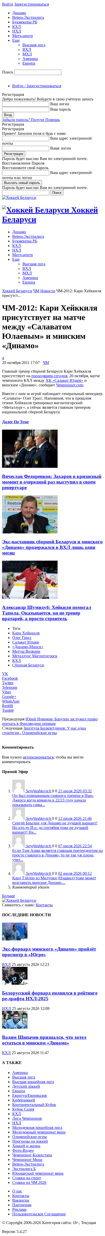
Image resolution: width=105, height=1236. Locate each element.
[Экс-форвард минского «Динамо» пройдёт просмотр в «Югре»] (15, 939)
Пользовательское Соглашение (39, 1214)
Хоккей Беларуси (17, 291)
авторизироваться (38, 757)
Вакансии (20, 1200)
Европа (28, 63)
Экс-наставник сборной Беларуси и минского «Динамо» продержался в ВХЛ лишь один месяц (52, 547)
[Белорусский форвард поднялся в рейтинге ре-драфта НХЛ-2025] (15, 983)
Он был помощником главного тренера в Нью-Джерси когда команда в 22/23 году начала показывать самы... (53, 800)
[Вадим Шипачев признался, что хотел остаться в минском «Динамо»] (15, 1027)
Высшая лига (33, 45)
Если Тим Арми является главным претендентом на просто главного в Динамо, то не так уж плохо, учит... (57, 855)
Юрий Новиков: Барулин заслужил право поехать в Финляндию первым (50, 721)
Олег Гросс (22, 637)
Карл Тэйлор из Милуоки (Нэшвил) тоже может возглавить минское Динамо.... (54, 880)
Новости (47, 291)
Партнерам (21, 1205)
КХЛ (16, 26)
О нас (17, 1191)
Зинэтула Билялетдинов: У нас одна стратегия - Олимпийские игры (44, 730)
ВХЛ (26, 49)
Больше (8, 896)
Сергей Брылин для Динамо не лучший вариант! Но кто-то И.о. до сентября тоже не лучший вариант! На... (54, 827)
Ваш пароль (60, 109)
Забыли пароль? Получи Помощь (31, 120)
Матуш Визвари (26, 651)
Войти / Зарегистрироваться (36, 86)
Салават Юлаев (25, 642)
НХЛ (16, 31)
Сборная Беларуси (28, 665)
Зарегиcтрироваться (31, 4)
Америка (30, 58)
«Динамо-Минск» (27, 647)
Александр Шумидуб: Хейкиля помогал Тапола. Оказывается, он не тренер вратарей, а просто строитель (46, 613)
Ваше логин (60, 148)
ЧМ (36, 291)
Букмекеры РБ (24, 22)
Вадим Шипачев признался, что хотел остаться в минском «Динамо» (44, 1040)
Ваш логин (59, 104)
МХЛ (27, 54)
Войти (7, 4)
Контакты (44, 905)
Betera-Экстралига (28, 17)
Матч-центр (22, 36)
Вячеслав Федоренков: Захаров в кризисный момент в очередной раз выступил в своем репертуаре (51, 482)
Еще (16, 40)
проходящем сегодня (49, 376)
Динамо (19, 13)
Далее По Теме (15, 422)
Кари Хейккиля (26, 633)
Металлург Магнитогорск (34, 656)
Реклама (19, 1209)
